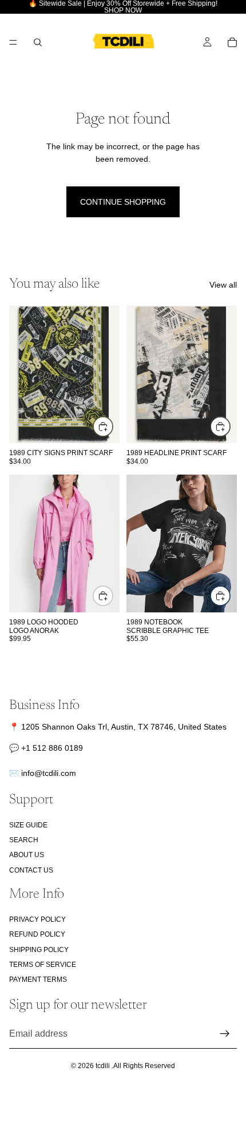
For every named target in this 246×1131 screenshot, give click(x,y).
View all (223, 284)
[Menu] (13, 42)
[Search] (37, 42)
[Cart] (232, 42)
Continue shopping (123, 201)
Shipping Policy (39, 950)
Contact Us (31, 870)
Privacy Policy (37, 919)
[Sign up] (225, 1034)
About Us (26, 855)
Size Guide (28, 825)
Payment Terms (38, 980)
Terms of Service (42, 965)
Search (23, 840)
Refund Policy (37, 935)
